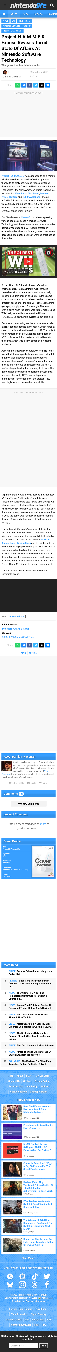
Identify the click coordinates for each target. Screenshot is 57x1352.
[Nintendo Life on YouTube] (22, 1277)
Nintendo (6, 863)
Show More (28, 1258)
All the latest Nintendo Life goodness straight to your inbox (28, 1338)
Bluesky (32, 783)
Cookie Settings (18, 1091)
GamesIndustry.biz (21, 1324)
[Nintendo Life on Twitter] (47, 1277)
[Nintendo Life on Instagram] (22, 1285)
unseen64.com (17, 616)
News (5, 21)
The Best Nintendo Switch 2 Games (31, 1045)
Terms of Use (16, 1086)
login (43, 824)
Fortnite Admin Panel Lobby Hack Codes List (30, 973)
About (20, 1076)
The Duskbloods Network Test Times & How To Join (29, 1016)
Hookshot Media (25, 1295)
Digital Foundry (38, 1314)
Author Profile (17, 783)
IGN (27, 1319)
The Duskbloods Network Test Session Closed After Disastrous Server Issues (29, 1036)
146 (34, 653)
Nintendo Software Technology (17, 26)
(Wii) (16, 628)
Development (24, 21)
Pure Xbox (41, 1309)
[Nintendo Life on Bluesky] (10, 1285)
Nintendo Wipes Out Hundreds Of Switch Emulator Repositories (30, 1053)
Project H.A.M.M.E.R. (12, 31)
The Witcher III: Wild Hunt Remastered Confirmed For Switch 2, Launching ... (28, 996)
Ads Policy (31, 1086)
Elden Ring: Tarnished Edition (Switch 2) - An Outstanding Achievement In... (30, 983)
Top (11, 1076)
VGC (49, 1319)
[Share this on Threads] (41, 85)
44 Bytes (33, 1298)
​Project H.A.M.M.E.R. (11, 849)
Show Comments (30, 803)
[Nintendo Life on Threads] (34, 1285)
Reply (44, 783)
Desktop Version (38, 1091)
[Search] (52, 5)
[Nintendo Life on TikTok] (34, 1277)
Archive (44, 1086)
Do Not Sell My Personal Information (28, 1301)
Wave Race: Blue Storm (27, 193)
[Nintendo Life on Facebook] (47, 1285)
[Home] (4, 14)
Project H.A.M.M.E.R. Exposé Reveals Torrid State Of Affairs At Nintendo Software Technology (24, 48)
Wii (13, 21)
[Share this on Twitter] (35, 85)
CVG (36, 1324)
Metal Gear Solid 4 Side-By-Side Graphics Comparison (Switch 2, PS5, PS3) (31, 1025)
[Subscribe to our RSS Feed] (10, 1277)
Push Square (25, 1309)
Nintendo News (14, 1319)
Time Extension (19, 1314)
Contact (27, 1081)
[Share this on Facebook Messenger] (47, 85)
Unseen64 (26, 217)
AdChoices (46, 1298)
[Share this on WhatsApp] (17, 85)
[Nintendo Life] (28, 5)
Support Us (14, 1081)
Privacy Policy (41, 1081)
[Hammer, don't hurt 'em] (28, 156)
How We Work (42, 1076)
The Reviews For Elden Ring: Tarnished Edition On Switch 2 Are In (30, 1063)
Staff (28, 1076)
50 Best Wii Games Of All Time (18, 637)
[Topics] (5, 5)
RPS (44, 1324)
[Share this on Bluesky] (23, 85)
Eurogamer (38, 1319)
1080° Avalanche (31, 197)
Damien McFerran (12, 76)
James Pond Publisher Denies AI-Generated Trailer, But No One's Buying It (30, 1007)
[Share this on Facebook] (29, 85)
